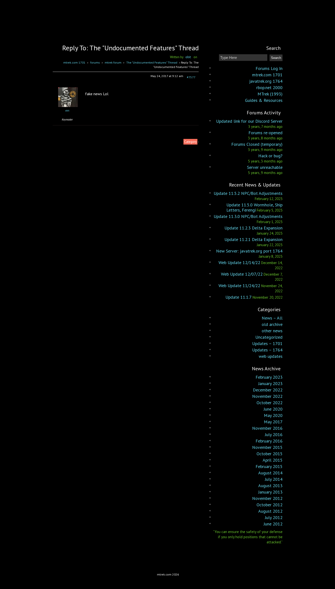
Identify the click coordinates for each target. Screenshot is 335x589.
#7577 (191, 77)
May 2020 (273, 415)
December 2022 (268, 390)
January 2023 (270, 383)
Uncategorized (269, 337)
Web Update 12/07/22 (242, 274)
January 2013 (270, 492)
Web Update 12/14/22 (239, 262)
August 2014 (270, 473)
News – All (272, 318)
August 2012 (270, 511)
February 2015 (269, 466)
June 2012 (273, 524)
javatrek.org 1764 (266, 81)
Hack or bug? (270, 156)
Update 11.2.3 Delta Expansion (253, 228)
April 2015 (273, 460)
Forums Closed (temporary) (257, 144)
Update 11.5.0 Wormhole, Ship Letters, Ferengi (254, 207)
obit (188, 57)
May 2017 (273, 422)
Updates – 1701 (267, 343)
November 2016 (267, 428)
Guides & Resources (264, 100)
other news (272, 331)
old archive (272, 324)
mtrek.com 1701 (74, 62)
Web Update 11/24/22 (239, 285)
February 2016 (269, 441)
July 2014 (274, 479)
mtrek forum (113, 62)
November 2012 (267, 498)
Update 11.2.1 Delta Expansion (253, 239)
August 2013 (270, 485)
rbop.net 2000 (269, 87)
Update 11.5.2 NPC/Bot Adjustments (248, 193)
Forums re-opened (265, 132)
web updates (271, 356)
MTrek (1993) (270, 94)
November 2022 (267, 396)
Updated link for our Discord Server (249, 121)
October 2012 (270, 505)
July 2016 (274, 434)
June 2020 (273, 409)
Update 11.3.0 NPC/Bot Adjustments (248, 216)
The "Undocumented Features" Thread (151, 62)
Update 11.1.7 (238, 297)
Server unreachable (265, 167)
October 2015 (270, 453)
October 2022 (270, 402)
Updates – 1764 (267, 350)
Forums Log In (269, 68)
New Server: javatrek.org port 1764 (249, 251)
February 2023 (269, 377)
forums (95, 62)
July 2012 (274, 517)
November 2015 (267, 447)
